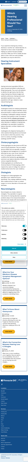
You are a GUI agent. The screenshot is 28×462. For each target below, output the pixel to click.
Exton (2, 395)
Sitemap (8, 458)
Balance (2, 415)
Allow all (14, 248)
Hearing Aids (4, 413)
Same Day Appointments (6, 444)
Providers (3, 440)
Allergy (2, 417)
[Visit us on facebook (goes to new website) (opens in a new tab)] (2, 384)
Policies (2, 448)
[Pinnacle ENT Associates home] (10, 5)
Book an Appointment (5, 442)
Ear (1, 421)
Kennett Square (4, 399)
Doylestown (3, 393)
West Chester (4, 403)
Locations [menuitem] (13, 1)
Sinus (2, 419)
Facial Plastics (4, 432)
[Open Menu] (25, 5)
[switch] (24, 230)
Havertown (8, 397)
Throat (2, 426)
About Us (3, 438)
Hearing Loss (4, 411)
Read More (8, 261)
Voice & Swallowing (5, 428)
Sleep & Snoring (4, 430)
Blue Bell (3, 391)
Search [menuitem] (8, 1)
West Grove (3, 405)
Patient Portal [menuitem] (22, 2)
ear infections (20, 157)
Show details (20, 244)
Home (2, 38)
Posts (7, 38)
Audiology (12, 38)
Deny (14, 257)
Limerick (3, 401)
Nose (2, 423)
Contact (3, 446)
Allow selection (14, 252)
